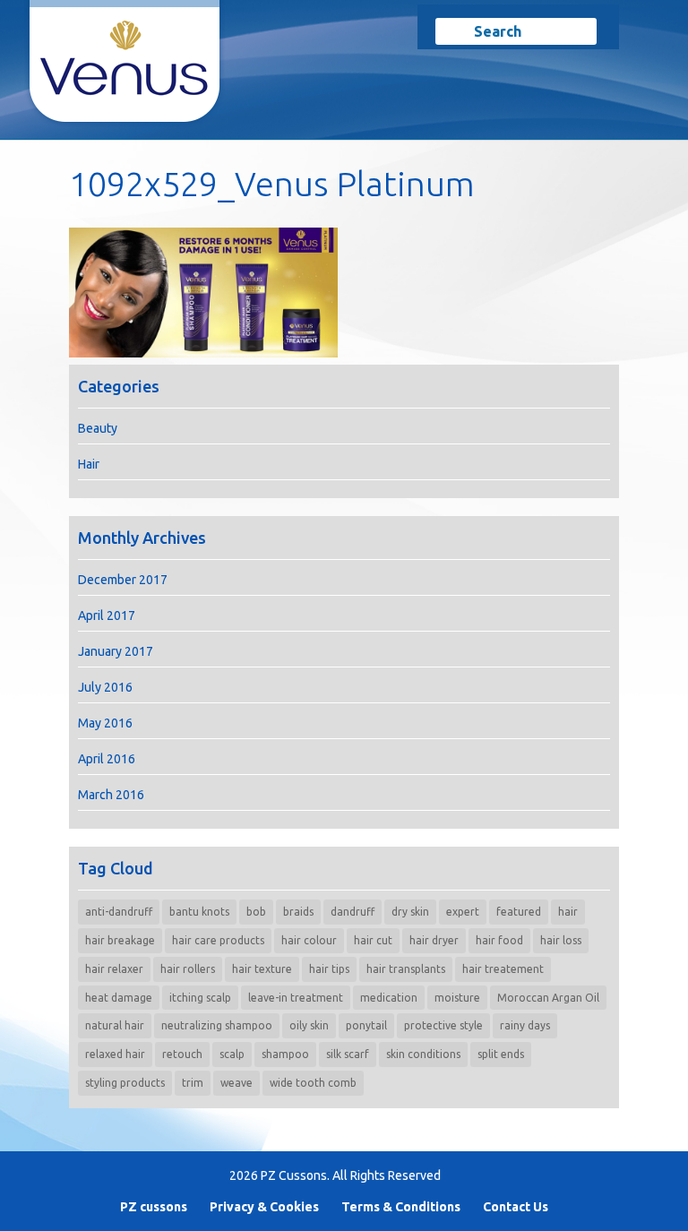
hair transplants (405, 969)
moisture (457, 997)
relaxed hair (115, 1054)
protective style (443, 1025)
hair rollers (187, 969)
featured (518, 911)
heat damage (118, 997)
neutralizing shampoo (216, 1025)
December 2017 (123, 579)
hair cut (373, 940)
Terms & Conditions (400, 1207)
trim (192, 1083)
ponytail (366, 1025)
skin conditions (423, 1054)
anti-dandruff (118, 911)
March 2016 (111, 795)
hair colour (309, 940)
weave (236, 1083)
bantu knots (199, 911)
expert (462, 911)
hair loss (560, 940)
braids (298, 911)
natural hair (114, 1025)
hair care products (218, 940)
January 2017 (115, 651)
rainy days (525, 1025)
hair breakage (120, 940)
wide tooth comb (313, 1083)
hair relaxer (114, 969)
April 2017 (106, 615)
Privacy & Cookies (264, 1207)
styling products (125, 1083)
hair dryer (434, 940)
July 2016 (105, 687)
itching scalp (200, 997)
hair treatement (503, 969)
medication (388, 997)
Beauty (97, 428)
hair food (499, 940)
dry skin (410, 911)
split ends (500, 1054)
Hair (88, 464)
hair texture (262, 969)
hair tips (329, 969)
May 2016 (105, 723)
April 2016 (106, 759)
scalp (232, 1054)
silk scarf (347, 1054)
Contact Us (515, 1207)
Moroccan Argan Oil (548, 997)
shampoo (285, 1054)
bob (256, 911)
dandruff (352, 911)
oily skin (309, 1025)
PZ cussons (153, 1207)
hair (568, 911)
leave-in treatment (295, 997)
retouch (182, 1054)
